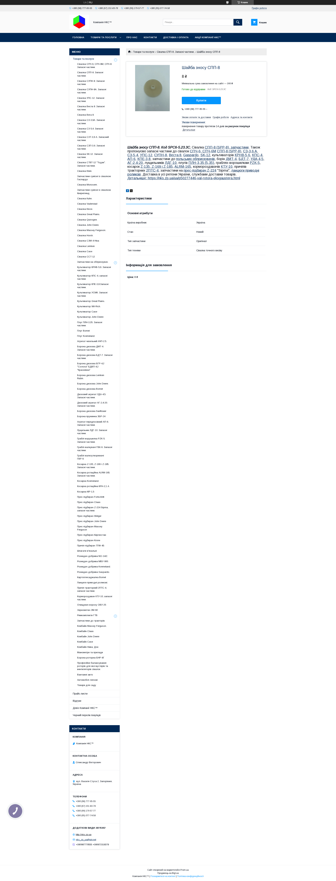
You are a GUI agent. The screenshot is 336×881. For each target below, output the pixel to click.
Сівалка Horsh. (85, 235)
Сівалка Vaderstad (87, 203)
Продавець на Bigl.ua (168, 873)
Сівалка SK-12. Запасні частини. (90, 155)
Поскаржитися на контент (163, 876)
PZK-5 (255, 163)
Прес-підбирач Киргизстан (91, 535)
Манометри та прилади (90, 652)
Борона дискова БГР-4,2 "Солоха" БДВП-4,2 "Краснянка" (90, 366)
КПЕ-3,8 (143, 159)
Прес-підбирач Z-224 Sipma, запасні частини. (92, 509)
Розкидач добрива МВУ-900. (92, 561)
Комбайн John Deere (88, 636)
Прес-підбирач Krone (88, 540)
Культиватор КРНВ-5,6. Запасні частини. (94, 269)
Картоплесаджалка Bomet (91, 577)
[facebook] (127, 191)
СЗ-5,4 (132, 155)
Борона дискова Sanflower (91, 411)
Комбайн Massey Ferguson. (92, 626)
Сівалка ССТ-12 (86, 256)
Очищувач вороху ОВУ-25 (91, 604)
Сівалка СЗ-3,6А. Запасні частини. (91, 122)
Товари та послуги (103, 37)
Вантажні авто (85, 674)
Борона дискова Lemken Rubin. (90, 377)
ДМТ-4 (231, 159)
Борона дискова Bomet (90, 389)
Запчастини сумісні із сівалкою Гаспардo (94, 178)
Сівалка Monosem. (87, 184)
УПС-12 (146, 155)
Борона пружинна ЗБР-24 (91, 416)
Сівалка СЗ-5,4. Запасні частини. (90, 130)
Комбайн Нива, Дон (87, 647)
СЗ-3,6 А (250, 151)
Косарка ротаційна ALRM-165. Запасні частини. (93, 474)
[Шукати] (237, 22)
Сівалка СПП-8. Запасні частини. (175, 51)
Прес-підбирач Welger (89, 516)
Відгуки (77, 700)
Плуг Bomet (83, 330)
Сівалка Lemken (86, 246)
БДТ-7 (244, 159)
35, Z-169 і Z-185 (159, 166)
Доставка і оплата (175, 37)
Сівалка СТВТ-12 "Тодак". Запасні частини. (91, 164)
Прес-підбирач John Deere (91, 521)
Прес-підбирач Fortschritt (90, 497)
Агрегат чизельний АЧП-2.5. (92, 341)
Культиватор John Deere (90, 317)
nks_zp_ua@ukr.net (86, 839)
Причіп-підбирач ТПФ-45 (90, 545)
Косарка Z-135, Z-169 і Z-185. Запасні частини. (93, 466)
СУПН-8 (160, 155)
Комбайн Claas (85, 631)
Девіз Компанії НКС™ (85, 708)
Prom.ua (184, 870)
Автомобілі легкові (87, 680)
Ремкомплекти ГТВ (87, 615)
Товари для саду (86, 685)
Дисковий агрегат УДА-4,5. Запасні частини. (91, 396)
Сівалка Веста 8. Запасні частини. (91, 108)
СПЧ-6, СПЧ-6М (203, 151)
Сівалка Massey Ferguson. (91, 230)
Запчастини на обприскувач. (92, 262)
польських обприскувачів (195, 159)
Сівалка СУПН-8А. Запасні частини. (91, 91)
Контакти (150, 37)
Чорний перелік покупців (87, 715)
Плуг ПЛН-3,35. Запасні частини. (89, 324)
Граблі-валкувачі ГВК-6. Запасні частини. (94, 449)
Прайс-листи (80, 693)
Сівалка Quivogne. (87, 219)
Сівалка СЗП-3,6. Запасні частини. (91, 147)
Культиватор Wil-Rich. (89, 306)
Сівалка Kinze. (85, 209)
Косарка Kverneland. (88, 481)
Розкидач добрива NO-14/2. (92, 556)
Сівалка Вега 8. (85, 114)
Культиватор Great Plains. (91, 301)
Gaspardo (190, 155)
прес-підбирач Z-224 (200, 170)
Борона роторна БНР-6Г (90, 657)
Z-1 (143, 166)
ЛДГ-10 (171, 163)
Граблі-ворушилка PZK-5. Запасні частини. (91, 440)
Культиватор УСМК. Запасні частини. (92, 294)
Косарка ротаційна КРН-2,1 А (93, 486)
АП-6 (131, 159)
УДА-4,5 (257, 159)
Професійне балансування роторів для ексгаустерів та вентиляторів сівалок (92, 666)
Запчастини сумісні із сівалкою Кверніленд (94, 191)
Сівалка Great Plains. (88, 214)
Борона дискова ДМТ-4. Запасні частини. (90, 348)
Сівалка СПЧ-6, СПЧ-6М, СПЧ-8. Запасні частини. (94, 65)
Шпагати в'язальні (87, 551)
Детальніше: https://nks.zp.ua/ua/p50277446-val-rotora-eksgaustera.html (183, 178)
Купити (201, 100)
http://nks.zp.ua (83, 834)
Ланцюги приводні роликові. (92, 582)
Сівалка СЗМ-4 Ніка (88, 240)
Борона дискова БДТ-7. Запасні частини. (95, 357)
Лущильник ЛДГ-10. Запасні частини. (92, 432)
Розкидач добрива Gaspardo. (93, 572)
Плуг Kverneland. (86, 336)
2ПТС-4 (152, 170)
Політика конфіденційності (190, 876)
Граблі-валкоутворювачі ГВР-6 (90, 457)
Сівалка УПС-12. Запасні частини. (90, 99)
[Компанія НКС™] (79, 28)
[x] (131, 191)
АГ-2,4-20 (135, 163)
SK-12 (205, 155)
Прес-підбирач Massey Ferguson (89, 528)
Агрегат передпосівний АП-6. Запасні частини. (93, 423)
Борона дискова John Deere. (92, 383)
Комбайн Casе (85, 641)
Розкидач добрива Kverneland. (94, 566)
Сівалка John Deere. (88, 225)
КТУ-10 (226, 166)
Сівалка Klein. (84, 171)
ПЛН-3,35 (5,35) (201, 163)
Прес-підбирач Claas (88, 502)
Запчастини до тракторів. (91, 620)
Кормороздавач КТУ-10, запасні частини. (94, 598)
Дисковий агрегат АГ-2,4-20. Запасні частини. (92, 404)
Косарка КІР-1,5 (85, 491)
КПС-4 (257, 155)
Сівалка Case (84, 251)
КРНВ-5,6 (242, 155)
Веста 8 (175, 155)
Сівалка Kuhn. (84, 198)
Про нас (131, 37)
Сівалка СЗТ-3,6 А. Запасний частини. (93, 138)
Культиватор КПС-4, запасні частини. (92, 277)
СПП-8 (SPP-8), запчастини (226, 147)
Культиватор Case (87, 311)
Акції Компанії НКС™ (208, 37)
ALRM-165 (182, 166)
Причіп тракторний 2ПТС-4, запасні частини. (92, 589)
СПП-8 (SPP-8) (229, 151)
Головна (78, 37)
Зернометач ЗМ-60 (87, 610)
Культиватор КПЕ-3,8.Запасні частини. (92, 286)
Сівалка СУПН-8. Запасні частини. (91, 82)
